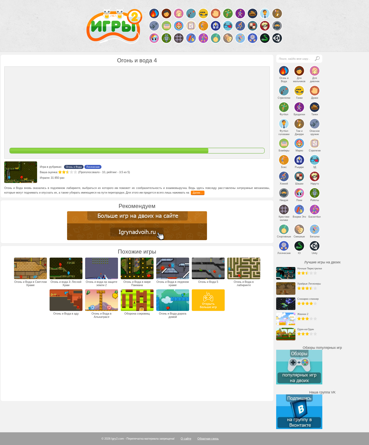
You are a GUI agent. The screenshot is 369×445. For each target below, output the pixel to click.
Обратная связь (208, 438)
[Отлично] (75, 172)
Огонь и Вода (74, 166)
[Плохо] (64, 172)
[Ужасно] (60, 172)
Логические (93, 166)
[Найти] (317, 58)
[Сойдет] (67, 172)
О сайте (186, 438)
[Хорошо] (71, 172)
